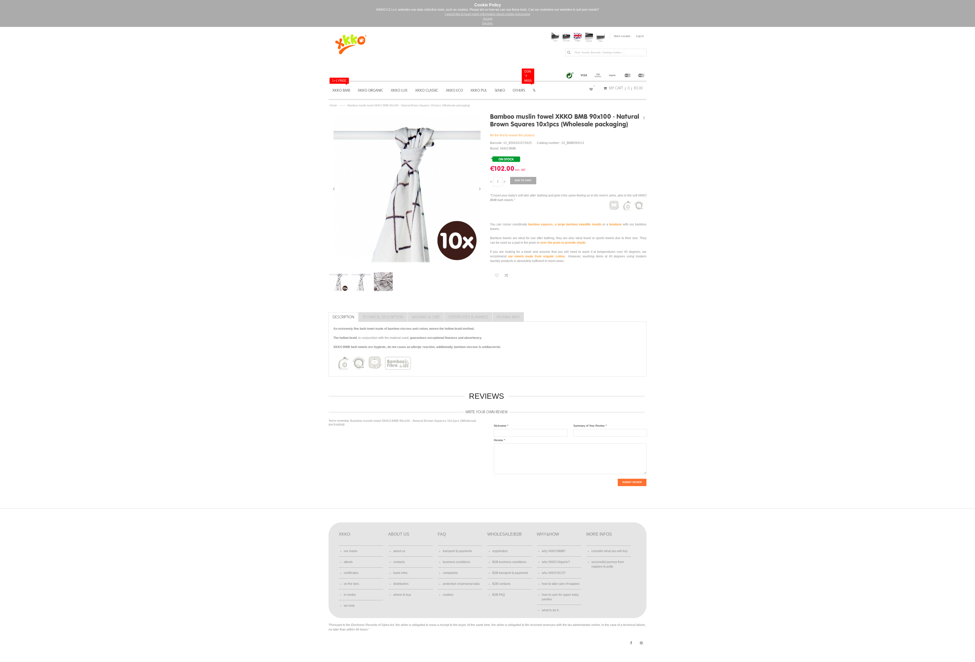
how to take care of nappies (561, 584)
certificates (351, 573)
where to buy (402, 595)
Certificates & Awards (468, 317)
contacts (399, 562)
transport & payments (457, 551)
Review (498, 440)
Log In (640, 36)
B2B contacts (501, 584)
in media (350, 595)
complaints (450, 573)
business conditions (456, 562)
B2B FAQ (498, 595)
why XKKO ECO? (554, 573)
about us (399, 551)
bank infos (400, 573)
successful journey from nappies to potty (607, 564)
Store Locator (622, 36)
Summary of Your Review (589, 425)
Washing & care (426, 317)
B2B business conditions (509, 562)
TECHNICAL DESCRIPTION (383, 317)
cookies (448, 595)
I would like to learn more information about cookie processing (487, 14)
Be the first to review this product (512, 135)
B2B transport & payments (510, 573)
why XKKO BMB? (554, 551)
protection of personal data (461, 584)
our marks (351, 551)
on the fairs (351, 584)
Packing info (508, 317)
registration (500, 551)
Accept (487, 19)
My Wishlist (594, 86)
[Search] (569, 52)
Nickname (500, 425)
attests (348, 562)
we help (349, 605)
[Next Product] (643, 117)
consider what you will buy (609, 551)
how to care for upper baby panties (560, 597)
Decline (487, 23)
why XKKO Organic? (556, 562)
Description (343, 317)
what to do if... (551, 610)
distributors (401, 584)
